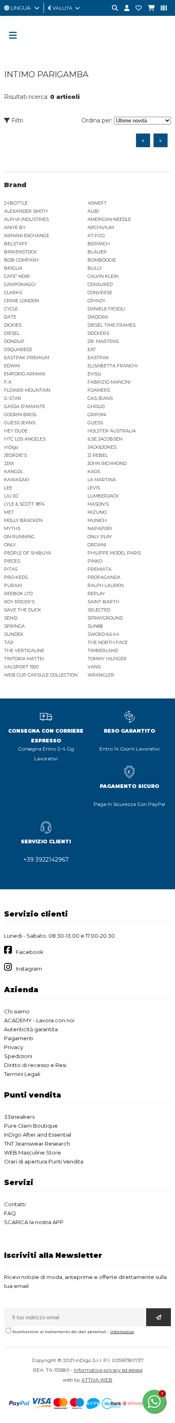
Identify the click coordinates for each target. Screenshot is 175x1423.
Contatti (15, 1204)
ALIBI (93, 211)
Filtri (16, 120)
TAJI (8, 642)
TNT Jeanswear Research (37, 1143)
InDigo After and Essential (37, 1134)
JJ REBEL (98, 455)
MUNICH (97, 520)
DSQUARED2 (18, 349)
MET (9, 512)
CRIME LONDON (21, 300)
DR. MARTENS (103, 341)
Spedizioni (18, 1056)
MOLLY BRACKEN (23, 520)
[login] (123, 8)
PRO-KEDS (16, 577)
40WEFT (97, 203)
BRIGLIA (13, 268)
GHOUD (96, 406)
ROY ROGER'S (19, 602)
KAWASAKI (16, 479)
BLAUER (97, 252)
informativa (122, 1331)
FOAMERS (99, 390)
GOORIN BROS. (20, 414)
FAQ (10, 1213)
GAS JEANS (100, 398)
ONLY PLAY (100, 536)
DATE (10, 317)
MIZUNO (97, 512)
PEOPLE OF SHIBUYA (27, 553)
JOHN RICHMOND (107, 463)
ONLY (10, 545)
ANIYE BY (15, 227)
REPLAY (96, 593)
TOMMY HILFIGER (107, 658)
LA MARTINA (102, 479)
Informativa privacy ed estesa (108, 1370)
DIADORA (98, 317)
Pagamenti (18, 1038)
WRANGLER (101, 675)
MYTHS (12, 528)
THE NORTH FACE (108, 642)
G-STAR (12, 398)
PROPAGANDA (104, 577)
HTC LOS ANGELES (25, 439)
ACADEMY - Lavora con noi (39, 1020)
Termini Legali (22, 1074)
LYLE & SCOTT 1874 (24, 504)
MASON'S (98, 504)
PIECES (12, 561)
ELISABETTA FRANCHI (113, 366)
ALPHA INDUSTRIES (26, 219)
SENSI (11, 618)
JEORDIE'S (15, 455)
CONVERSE (100, 292)
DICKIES (13, 325)
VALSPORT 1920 (21, 667)
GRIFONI (97, 414)
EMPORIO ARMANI (24, 374)
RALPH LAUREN (106, 585)
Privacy (13, 1047)
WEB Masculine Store (32, 1152)
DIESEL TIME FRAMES (112, 325)
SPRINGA (14, 626)
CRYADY (96, 300)
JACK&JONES (102, 447)
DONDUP (14, 341)
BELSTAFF (16, 244)
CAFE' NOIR (17, 276)
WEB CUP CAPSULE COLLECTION (41, 675)
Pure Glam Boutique (31, 1125)
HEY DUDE (16, 431)
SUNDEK (14, 634)
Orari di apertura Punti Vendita (43, 1161)
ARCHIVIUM (101, 227)
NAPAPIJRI (100, 528)
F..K (8, 382)
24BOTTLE (16, 203)
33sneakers (19, 1116)
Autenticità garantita (31, 1029)
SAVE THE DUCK (22, 610)
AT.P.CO (96, 235)
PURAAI (13, 585)
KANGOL (13, 471)
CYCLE (11, 309)
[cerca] (112, 8)
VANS (94, 667)
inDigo (11, 447)
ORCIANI (97, 545)
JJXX (9, 463)
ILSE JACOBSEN (105, 439)
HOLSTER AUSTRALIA (112, 431)
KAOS (94, 471)
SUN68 (95, 626)
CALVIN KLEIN (103, 276)
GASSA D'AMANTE (24, 406)
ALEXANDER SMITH (26, 211)
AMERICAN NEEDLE (109, 219)
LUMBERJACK (103, 496)
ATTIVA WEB (96, 1380)
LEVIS (94, 488)
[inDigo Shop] (87, 51)
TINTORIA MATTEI (24, 658)
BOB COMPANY (21, 260)
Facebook (30, 952)
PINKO (95, 561)
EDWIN (12, 366)
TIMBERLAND (103, 650)
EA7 (92, 349)
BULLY (95, 268)
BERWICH (99, 244)
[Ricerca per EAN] (161, 8)
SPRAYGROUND (105, 618)
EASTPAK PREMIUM (26, 357)
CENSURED (100, 284)
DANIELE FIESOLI (106, 309)
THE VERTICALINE (24, 650)
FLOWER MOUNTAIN (27, 390)
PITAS (11, 569)
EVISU (94, 374)
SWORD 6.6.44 (103, 634)
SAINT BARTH (103, 602)
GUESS (95, 423)
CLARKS (13, 292)
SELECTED (99, 610)
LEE (8, 488)
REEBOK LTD (18, 593)
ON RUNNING (19, 536)
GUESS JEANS (19, 423)
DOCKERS (98, 333)
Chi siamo (17, 1011)
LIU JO (11, 496)
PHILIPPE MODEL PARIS (114, 553)
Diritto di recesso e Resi (35, 1065)
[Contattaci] (135, 8)
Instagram (29, 968)
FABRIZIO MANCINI (109, 382)
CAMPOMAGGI (20, 284)
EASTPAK (98, 357)
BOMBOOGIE (102, 260)
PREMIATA (100, 569)
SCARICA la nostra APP (33, 1222)
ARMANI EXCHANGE (26, 235)
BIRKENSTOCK (20, 252)
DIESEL (12, 333)
